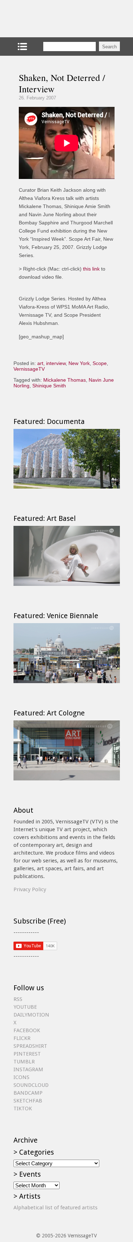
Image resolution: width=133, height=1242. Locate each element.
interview (56, 363)
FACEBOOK (26, 1030)
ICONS (21, 1077)
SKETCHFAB (27, 1100)
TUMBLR (24, 1061)
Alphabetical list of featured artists (55, 1207)
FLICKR (22, 1038)
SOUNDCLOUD (31, 1085)
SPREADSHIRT (30, 1046)
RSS (17, 999)
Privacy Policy (29, 889)
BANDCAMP (28, 1093)
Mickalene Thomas (64, 380)
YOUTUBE (25, 1007)
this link (91, 269)
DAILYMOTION (31, 1015)
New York (79, 363)
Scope (100, 363)
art (40, 363)
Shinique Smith (49, 385)
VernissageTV (29, 369)
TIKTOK (22, 1108)
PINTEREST (27, 1054)
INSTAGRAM (28, 1069)
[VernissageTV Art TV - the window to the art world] (48, 18)
